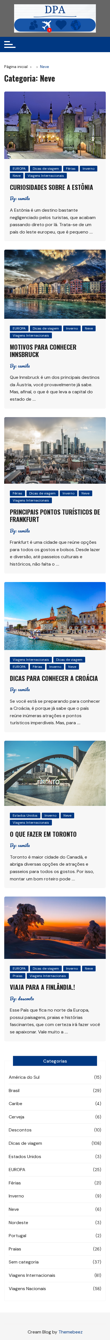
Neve (17, 175)
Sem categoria (24, 1262)
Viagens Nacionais (27, 1289)
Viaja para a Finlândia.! (42, 986)
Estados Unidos (25, 815)
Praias (18, 976)
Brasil (14, 1090)
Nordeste (18, 1223)
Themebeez (70, 1332)
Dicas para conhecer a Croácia (54, 678)
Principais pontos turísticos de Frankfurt (55, 515)
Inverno (88, 168)
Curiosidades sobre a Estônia (51, 187)
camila (24, 198)
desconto (26, 998)
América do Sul (24, 1077)
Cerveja (16, 1117)
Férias (71, 168)
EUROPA (19, 168)
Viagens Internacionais (46, 175)
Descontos (20, 1130)
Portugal (17, 1236)
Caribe (15, 1104)
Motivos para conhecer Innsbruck (43, 350)
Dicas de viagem (46, 168)
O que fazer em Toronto (43, 833)
